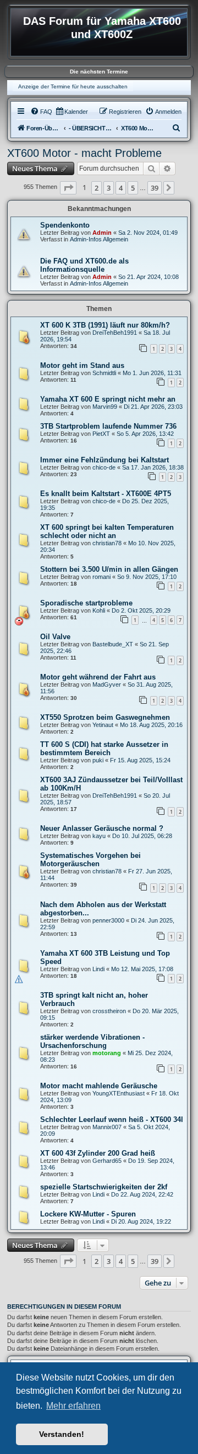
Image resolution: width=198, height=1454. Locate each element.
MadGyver (106, 684)
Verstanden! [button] (61, 1434)
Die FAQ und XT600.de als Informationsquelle (84, 265)
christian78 (107, 543)
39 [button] (154, 188)
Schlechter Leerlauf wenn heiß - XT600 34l (111, 1119)
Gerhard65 (107, 1160)
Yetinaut (102, 724)
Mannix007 (107, 1127)
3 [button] (109, 188)
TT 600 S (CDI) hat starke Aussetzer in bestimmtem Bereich (104, 748)
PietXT (101, 433)
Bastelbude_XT (112, 644)
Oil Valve (55, 637)
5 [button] (133, 188)
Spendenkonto (65, 225)
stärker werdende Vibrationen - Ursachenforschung (92, 1041)
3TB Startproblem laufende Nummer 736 (108, 426)
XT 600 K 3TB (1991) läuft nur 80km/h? (105, 325)
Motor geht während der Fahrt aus (98, 677)
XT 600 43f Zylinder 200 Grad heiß (97, 1153)
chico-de (104, 467)
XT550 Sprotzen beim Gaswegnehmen (105, 717)
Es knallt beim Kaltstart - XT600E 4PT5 (105, 493)
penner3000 (108, 920)
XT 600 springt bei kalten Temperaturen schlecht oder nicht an (107, 531)
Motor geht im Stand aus (82, 365)
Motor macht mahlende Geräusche (98, 1086)
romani (101, 576)
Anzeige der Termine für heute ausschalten (73, 86)
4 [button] (121, 188)
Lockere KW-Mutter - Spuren (88, 1214)
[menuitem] (41, 111)
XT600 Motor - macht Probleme (84, 153)
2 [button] (96, 188)
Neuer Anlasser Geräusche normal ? (101, 828)
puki (97, 760)
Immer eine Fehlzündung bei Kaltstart (104, 460)
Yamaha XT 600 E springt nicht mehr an (107, 399)
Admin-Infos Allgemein (99, 239)
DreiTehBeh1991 (114, 332)
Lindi (98, 969)
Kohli (98, 610)
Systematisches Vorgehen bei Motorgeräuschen (90, 859)
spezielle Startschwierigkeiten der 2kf (103, 1187)
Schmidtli (104, 373)
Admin (102, 232)
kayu (99, 836)
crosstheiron (109, 1011)
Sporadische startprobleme (86, 603)
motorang (106, 1053)
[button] (68, 187)
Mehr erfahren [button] (73, 1405)
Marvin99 (104, 406)
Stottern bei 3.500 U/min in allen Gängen (109, 569)
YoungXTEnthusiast (118, 1093)
